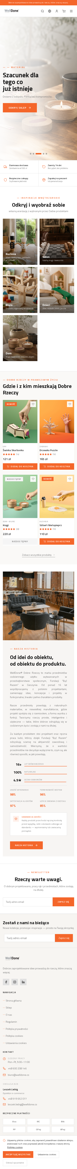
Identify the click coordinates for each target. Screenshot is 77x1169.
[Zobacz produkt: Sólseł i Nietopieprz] (57, 496)
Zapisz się (63, 901)
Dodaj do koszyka (22, 466)
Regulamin (11, 1022)
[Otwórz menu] (71, 11)
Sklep (9, 1007)
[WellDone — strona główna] (11, 11)
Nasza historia (24, 845)
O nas (9, 1015)
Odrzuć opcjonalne (15, 1162)
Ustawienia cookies (16, 1043)
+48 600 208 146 (17, 1068)
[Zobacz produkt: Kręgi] (20, 496)
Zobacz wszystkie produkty (37, 555)
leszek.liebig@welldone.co (22, 1104)
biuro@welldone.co (18, 1075)
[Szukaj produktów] (42, 11)
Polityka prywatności (17, 1029)
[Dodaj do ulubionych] (33, 404)
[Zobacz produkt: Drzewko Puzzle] (57, 421)
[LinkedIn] (23, 982)
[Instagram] (14, 982)
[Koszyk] (64, 11)
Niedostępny (20, 541)
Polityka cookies (14, 1036)
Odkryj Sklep (17, 108)
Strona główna (13, 1000)
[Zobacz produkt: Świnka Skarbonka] (20, 421)
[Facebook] (6, 982)
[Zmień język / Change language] (49, 11)
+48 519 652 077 (17, 1098)
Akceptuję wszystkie (18, 1154)
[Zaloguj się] (56, 11)
